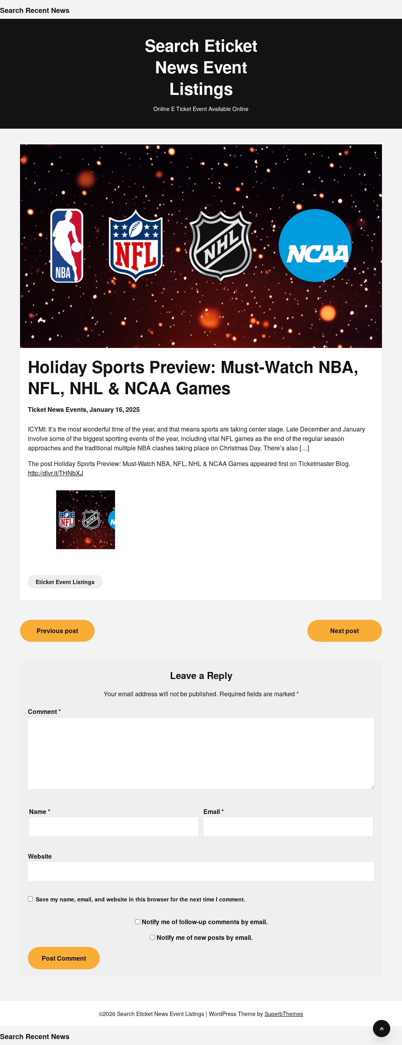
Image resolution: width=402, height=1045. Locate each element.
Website (40, 856)
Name (39, 811)
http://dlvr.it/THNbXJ (55, 472)
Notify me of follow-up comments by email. (204, 921)
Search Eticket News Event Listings (201, 67)
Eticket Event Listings (65, 582)
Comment (44, 711)
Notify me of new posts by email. (204, 937)
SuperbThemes (284, 1014)
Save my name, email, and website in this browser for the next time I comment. (140, 899)
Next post (344, 630)
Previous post (57, 630)
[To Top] (381, 1028)
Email (213, 811)
